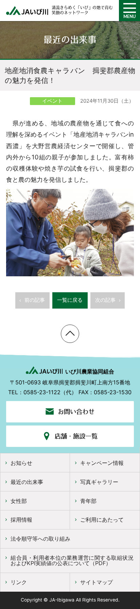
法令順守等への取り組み (40, 538)
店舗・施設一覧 (76, 436)
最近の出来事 (27, 481)
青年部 (88, 501)
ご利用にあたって (102, 519)
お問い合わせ (76, 411)
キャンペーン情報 (102, 462)
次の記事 (105, 300)
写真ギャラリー (99, 481)
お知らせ (21, 462)
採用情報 (21, 519)
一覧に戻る (70, 300)
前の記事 (34, 300)
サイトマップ (96, 582)
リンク (19, 582)
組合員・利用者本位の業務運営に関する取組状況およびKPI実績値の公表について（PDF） (72, 560)
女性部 (19, 501)
